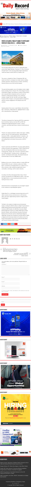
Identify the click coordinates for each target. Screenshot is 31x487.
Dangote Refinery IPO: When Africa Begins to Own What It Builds (14, 466)
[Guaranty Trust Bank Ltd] (15, 452)
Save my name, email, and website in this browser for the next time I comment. (15, 291)
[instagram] (18, 483)
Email (3, 281)
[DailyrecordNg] (15, 6)
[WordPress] (16, 483)
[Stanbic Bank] (15, 30)
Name (3, 277)
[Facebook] (13, 483)
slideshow (25, 45)
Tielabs (23, 481)
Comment (4, 264)
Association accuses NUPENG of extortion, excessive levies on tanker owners (20, 254)
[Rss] (12, 483)
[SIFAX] (15, 15)
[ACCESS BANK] (15, 230)
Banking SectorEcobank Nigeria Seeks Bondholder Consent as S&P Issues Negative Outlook (10, 250)
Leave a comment (6, 46)
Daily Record (5, 45)
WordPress (13, 481)
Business (6, 36)
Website (3, 286)
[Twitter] (15, 483)
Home (2, 36)
